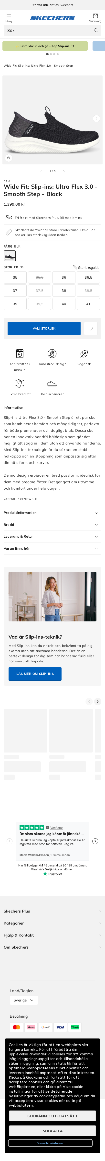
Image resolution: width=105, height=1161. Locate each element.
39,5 (39, 304)
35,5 (39, 277)
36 (64, 277)
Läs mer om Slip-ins (35, 674)
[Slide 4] (58, 54)
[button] (95, 18)
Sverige (20, 1000)
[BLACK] (10, 255)
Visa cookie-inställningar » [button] (50, 1143)
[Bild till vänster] (41, 171)
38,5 (88, 290)
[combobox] (52, 30)
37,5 (39, 290)
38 (64, 290)
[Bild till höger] (63, 171)
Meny (8, 21)
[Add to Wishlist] (90, 328)
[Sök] (96, 30)
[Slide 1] (47, 54)
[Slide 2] (51, 54)
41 (88, 304)
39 (15, 304)
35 (15, 277)
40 (64, 304)
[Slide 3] (54, 54)
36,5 (88, 277)
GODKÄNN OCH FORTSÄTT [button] (52, 1115)
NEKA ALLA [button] (52, 1130)
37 (15, 290)
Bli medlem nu (71, 218)
